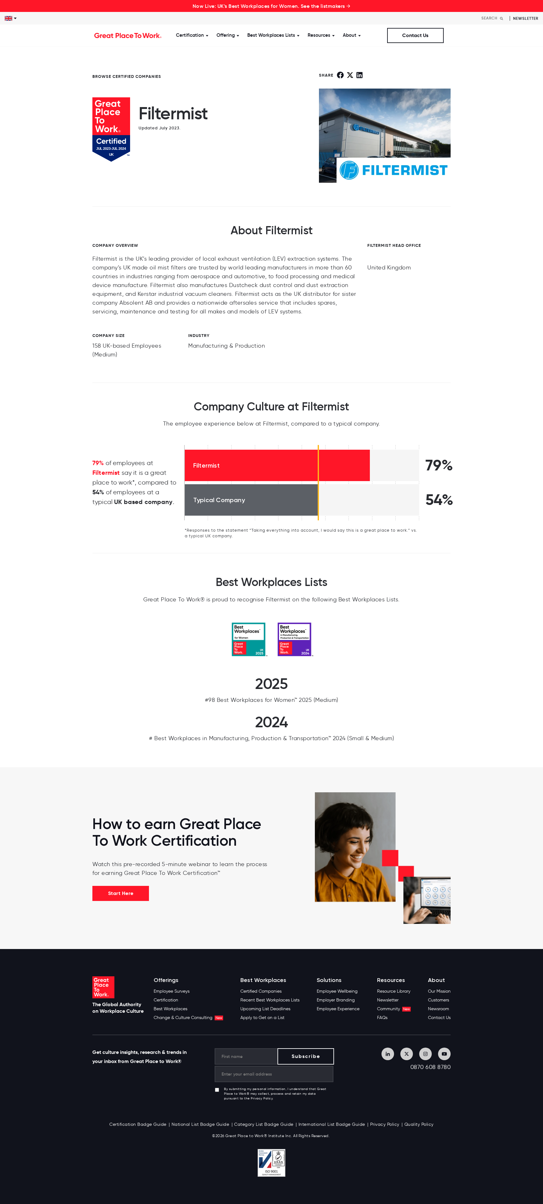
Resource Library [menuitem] (393, 991)
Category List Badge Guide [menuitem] (263, 1124)
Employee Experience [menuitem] (338, 1008)
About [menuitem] (436, 980)
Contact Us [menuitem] (439, 1017)
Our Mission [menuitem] (439, 991)
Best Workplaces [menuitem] (170, 1008)
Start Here (121, 893)
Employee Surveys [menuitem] (171, 991)
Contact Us (415, 35)
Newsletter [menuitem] (387, 1000)
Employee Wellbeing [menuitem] (337, 991)
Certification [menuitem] (166, 1000)
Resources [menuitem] (391, 980)
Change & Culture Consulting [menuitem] (188, 1017)
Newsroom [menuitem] (438, 1008)
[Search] (501, 18)
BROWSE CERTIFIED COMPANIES (126, 76)
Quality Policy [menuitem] (419, 1124)
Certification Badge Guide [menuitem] (138, 1124)
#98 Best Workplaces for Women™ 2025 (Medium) (271, 700)
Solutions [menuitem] (329, 980)
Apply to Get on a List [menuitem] (262, 1017)
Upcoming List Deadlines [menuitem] (265, 1008)
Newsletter (525, 18)
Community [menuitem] (393, 1008)
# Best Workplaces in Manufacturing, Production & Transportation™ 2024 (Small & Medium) (271, 738)
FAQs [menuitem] (382, 1017)
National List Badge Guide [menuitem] (200, 1124)
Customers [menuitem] (438, 1000)
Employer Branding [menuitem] (336, 1000)
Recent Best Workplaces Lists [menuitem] (269, 1000)
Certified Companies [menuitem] (261, 991)
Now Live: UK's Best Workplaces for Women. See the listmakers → (272, 6)
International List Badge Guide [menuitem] (332, 1124)
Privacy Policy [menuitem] (384, 1124)
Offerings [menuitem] (166, 980)
